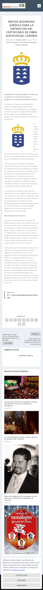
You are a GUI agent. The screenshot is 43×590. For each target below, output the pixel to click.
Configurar (21, 585)
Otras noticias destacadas (28, 42)
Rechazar (21, 580)
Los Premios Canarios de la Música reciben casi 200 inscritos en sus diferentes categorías (20, 404)
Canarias (9, 42)
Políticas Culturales (21, 45)
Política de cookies (18, 570)
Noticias (15, 42)
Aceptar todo (21, 575)
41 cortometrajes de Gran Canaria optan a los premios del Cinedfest (21, 438)
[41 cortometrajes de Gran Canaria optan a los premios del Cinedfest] (21, 422)
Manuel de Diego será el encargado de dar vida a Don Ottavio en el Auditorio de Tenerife (20, 498)
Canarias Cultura (21, 40)
